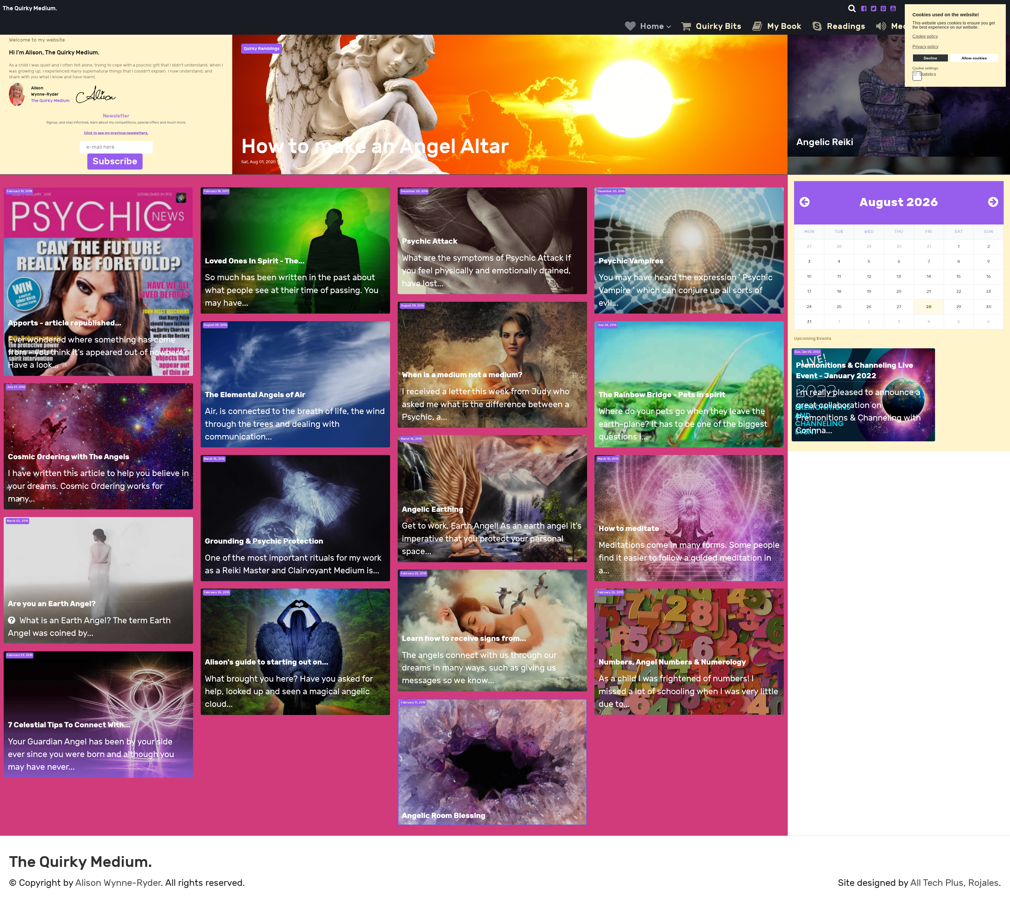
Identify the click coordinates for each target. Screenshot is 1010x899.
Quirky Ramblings (261, 48)
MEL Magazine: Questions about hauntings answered (497, 147)
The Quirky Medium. (30, 8)
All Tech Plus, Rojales (954, 883)
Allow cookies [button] (974, 58)
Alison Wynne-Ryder (118, 883)
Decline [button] (930, 58)
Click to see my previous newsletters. (116, 133)
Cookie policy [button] (925, 36)
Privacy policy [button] (925, 46)
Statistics (927, 74)
